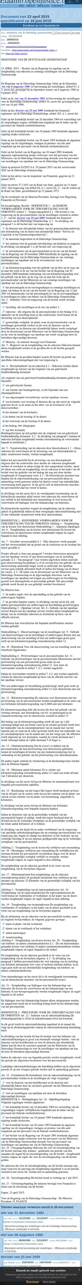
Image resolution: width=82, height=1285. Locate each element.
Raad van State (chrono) (16, 53)
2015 (45, 17)
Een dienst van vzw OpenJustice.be (41, 25)
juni (38, 21)
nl (69, 1)
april (36, 17)
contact (57, 5)
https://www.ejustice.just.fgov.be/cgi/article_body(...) (34, 50)
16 (32, 21)
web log (43, 5)
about (31, 5)
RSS (21, 5)
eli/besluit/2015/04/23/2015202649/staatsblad (26, 47)
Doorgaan (32, 1281)
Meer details (49, 1281)
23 (29, 17)
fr (77, 1)
